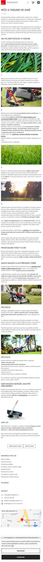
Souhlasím (21, 557)
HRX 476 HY (5, 357)
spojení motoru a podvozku (26, 278)
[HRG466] (21, 97)
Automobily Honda (21, 538)
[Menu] (38, 2)
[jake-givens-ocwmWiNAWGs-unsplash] (21, 191)
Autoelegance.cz (10, 538)
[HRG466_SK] (21, 295)
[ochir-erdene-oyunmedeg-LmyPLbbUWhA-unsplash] (21, 155)
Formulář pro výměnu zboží (9, 474)
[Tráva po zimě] (21, 62)
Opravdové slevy (6, 462)
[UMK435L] (21, 410)
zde (12, 546)
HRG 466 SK (5, 307)
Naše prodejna (5, 459)
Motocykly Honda (33, 538)
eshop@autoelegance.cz (11, 495)
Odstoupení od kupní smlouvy (10, 477)
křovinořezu (23, 395)
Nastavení (20, 551)
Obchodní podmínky (7, 464)
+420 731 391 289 (9, 498)
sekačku (25, 230)
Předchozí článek (15, 446)
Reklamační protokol (7, 472)
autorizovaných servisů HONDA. (25, 270)
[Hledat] (28, 2)
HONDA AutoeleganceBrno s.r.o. (13, 501)
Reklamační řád (5, 469)
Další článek (29, 446)
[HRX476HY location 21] (21, 344)
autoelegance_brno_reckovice (13, 504)
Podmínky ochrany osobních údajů (11, 467)
